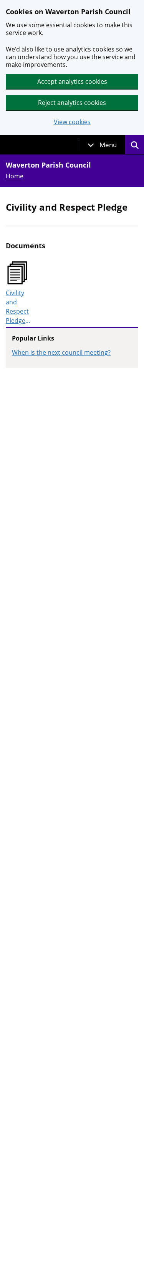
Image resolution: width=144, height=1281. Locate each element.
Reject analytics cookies (72, 102)
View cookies (72, 122)
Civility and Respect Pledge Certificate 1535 (19, 307)
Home (14, 176)
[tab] (102, 145)
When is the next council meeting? (61, 352)
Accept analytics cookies (72, 81)
